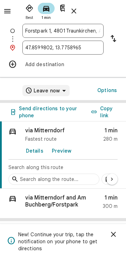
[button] (63, 203)
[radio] (29, 10)
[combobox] (63, 31)
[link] (63, 155)
